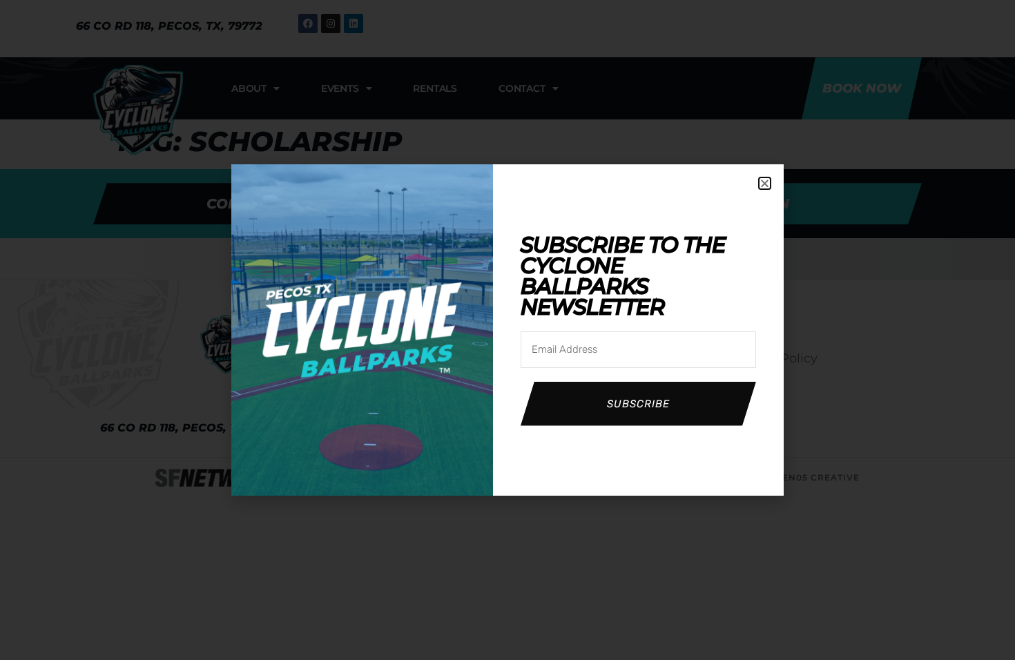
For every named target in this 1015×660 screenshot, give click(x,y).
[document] (507, 330)
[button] (765, 183)
